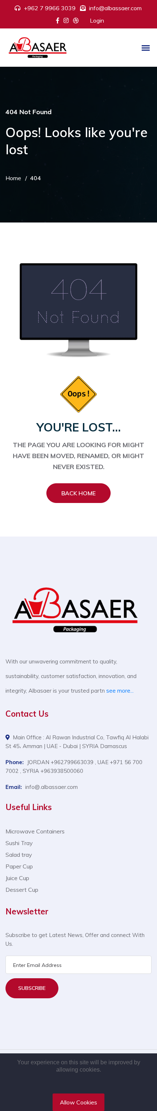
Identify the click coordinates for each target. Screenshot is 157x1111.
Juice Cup (17, 878)
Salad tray (18, 854)
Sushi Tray (19, 843)
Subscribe (32, 988)
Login (97, 20)
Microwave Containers (35, 831)
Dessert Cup (21, 889)
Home (13, 178)
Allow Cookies (78, 1102)
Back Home (78, 493)
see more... (120, 690)
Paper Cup (19, 866)
